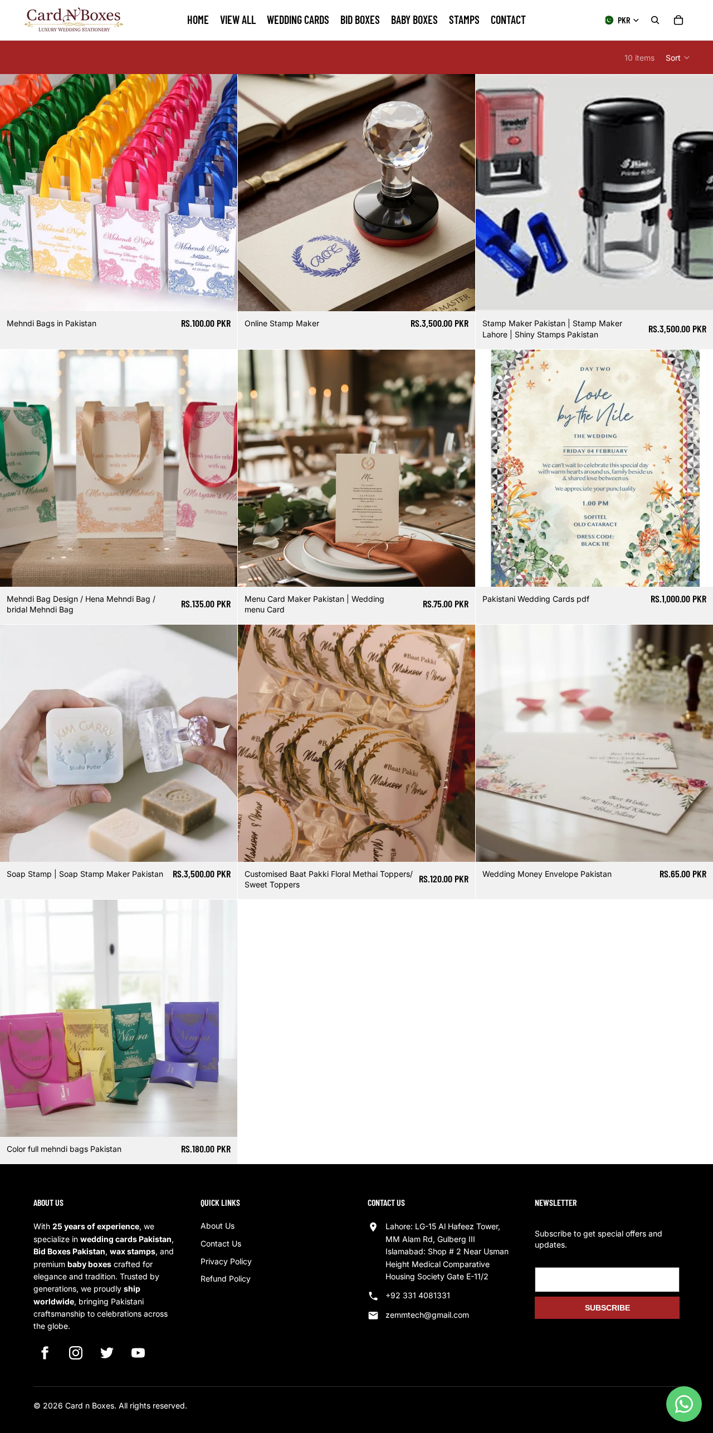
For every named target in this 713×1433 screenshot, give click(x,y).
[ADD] (220, 294)
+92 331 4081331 (417, 1295)
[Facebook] (44, 1353)
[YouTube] (138, 1353)
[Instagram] (76, 1353)
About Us (218, 1225)
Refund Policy (226, 1278)
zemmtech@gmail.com (427, 1314)
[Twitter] (107, 1353)
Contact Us (221, 1243)
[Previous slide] (254, 468)
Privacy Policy (226, 1261)
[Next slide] (458, 468)
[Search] (655, 20)
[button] (678, 57)
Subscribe (607, 1307)
